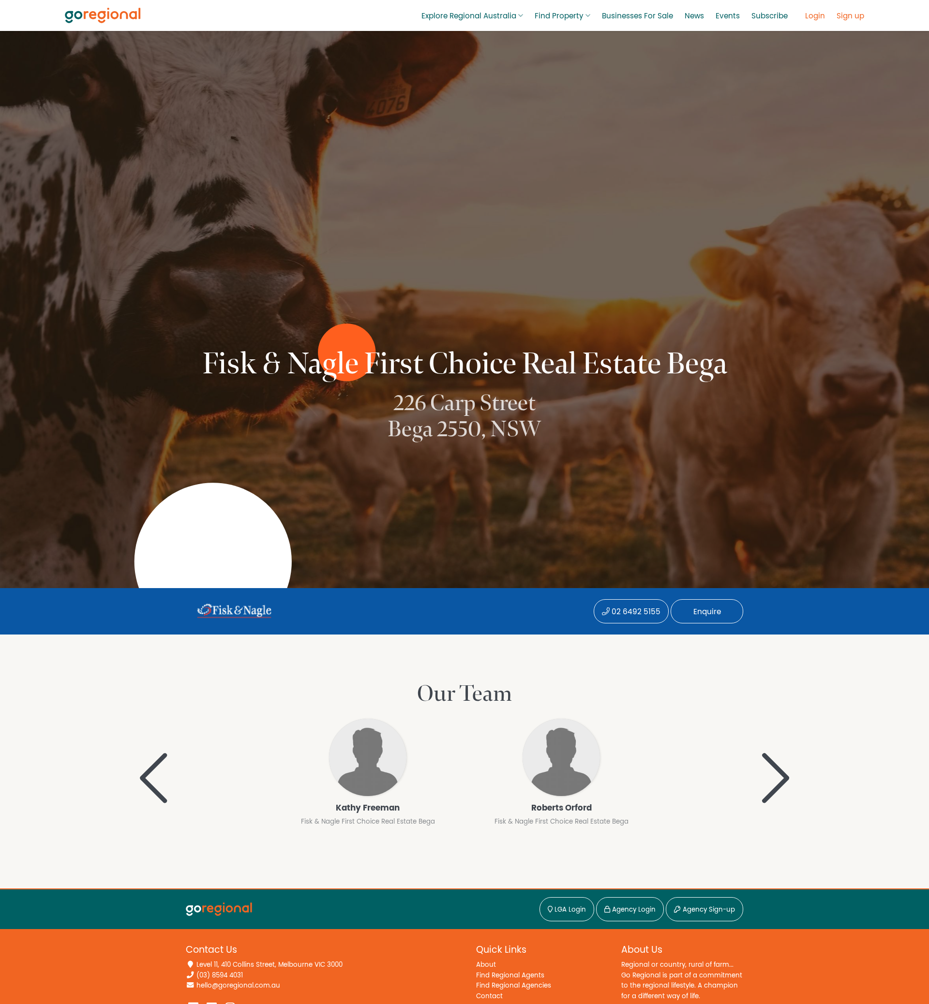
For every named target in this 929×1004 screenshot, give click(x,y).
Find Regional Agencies (513, 985)
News (694, 16)
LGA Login (569, 909)
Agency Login (633, 909)
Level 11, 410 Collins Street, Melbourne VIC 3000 (269, 964)
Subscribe (769, 16)
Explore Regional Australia (468, 16)
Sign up (850, 16)
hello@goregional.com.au (238, 985)
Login (815, 16)
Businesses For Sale (637, 16)
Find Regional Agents (510, 975)
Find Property (559, 16)
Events (728, 16)
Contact (489, 996)
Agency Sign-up (708, 909)
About (486, 964)
